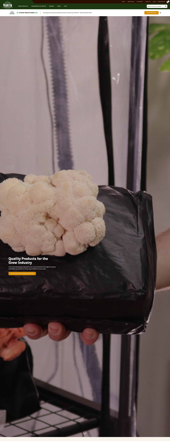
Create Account (161, 1)
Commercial (140, 1)
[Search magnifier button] (166, 6)
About (123, 1)
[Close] (160, 12)
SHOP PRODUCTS (151, 12)
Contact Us (147, 1)
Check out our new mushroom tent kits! (22, 273)
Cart (65, 6)
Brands (51, 6)
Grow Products (23, 6)
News (59, 6)
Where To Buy (131, 1)
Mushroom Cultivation (38, 6)
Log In (154, 1)
